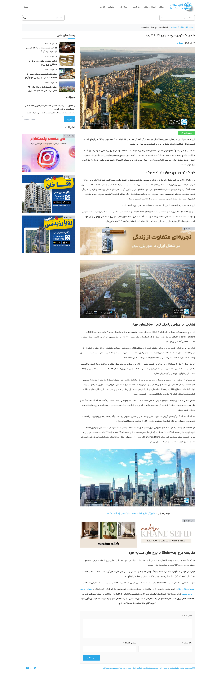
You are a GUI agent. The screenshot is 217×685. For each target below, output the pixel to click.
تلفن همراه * (129, 642)
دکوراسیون (136, 7)
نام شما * (187, 642)
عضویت (69, 119)
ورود (26, 7)
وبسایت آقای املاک (185, 589)
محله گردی (122, 7)
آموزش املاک (150, 7)
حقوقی (111, 7)
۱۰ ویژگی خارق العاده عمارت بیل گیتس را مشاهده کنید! (130, 513)
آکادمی (102, 7)
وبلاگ (161, 7)
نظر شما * (187, 615)
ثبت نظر (91, 657)
